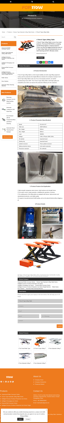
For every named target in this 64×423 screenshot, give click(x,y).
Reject (20, 419)
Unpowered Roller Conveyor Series (6, 48)
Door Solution (5, 81)
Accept (28, 419)
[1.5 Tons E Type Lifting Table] (40, 341)
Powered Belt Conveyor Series (7, 68)
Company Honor (39, 379)
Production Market (39, 384)
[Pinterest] (10, 382)
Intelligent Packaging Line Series (8, 63)
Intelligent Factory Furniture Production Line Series (8, 58)
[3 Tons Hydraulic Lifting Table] (55, 341)
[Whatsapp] (13, 382)
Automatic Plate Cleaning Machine (8, 85)
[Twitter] (3, 382)
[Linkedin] (6, 382)
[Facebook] (1, 382)
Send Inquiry (40, 57)
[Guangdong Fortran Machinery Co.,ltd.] (32, 7)
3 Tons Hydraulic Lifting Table (55, 348)
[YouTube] (8, 382)
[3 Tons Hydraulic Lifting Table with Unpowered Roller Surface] (25, 356)
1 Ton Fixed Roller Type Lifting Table (25, 348)
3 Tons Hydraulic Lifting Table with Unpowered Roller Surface (25, 363)
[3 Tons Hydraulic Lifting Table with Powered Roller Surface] (40, 356)
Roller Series (5, 77)
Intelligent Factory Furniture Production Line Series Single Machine (8, 73)
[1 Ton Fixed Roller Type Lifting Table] (25, 341)
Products (9, 32)
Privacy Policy (24, 416)
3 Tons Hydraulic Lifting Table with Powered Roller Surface (40, 363)
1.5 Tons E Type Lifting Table (40, 348)
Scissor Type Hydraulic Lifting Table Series (23, 32)
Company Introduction (40, 382)
